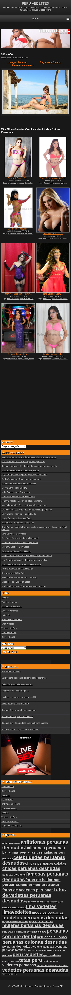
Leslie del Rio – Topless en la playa (17, 569)
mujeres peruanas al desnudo (15, 922)
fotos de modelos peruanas (39, 884)
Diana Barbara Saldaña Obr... (53, 178)
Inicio (35, 18)
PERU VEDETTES (35, 3)
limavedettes (16, 912)
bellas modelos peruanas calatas (20, 299)
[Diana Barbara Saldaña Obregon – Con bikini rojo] (53, 157)
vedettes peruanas (19, 965)
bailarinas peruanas (45, 847)
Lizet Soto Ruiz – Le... (53, 233)
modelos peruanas (47, 912)
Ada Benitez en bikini (10, 671)
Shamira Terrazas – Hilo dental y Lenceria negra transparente (29, 466)
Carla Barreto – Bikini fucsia (13, 534)
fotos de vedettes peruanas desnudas (34, 895)
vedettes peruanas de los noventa (52, 965)
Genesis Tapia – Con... (18, 354)
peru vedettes (28, 954)
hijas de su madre (50, 902)
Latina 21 (5, 615)
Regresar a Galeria (50, 62)
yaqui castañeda (9, 974)
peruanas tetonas (13, 950)
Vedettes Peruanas (9, 602)
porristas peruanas (10, 961)
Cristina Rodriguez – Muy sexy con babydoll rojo (23, 461)
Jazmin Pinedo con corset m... (18, 294)
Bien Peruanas (8, 637)
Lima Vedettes (7, 624)
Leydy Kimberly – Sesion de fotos (16, 518)
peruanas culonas (52, 937)
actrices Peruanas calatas (17, 359)
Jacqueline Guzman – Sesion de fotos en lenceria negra (26, 556)
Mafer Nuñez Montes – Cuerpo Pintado (18, 577)
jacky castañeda (19, 907)
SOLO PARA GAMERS (11, 619)
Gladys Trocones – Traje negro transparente (21, 479)
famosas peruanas (14, 874)
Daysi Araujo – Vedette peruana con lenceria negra (24, 475)
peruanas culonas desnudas (34, 942)
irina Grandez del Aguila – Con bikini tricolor (21, 564)
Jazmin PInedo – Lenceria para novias (18, 483)
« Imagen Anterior (17, 62)
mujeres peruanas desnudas (33, 925)
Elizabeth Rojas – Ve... (18, 178)
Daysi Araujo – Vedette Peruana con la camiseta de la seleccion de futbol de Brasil (34, 528)
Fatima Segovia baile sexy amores (16, 684)
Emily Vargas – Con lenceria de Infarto (18, 514)
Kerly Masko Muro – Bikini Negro (16, 551)
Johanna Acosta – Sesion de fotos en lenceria (21, 501)
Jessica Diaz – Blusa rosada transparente (20, 470)
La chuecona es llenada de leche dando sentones (23, 678)
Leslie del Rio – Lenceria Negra (15, 582)
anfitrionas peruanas (11, 843)
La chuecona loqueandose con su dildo (19, 697)
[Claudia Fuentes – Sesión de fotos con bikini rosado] (53, 328)
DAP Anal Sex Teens (10, 804)
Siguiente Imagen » (23, 65)
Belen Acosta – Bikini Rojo (13, 573)
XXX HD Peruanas (9, 611)
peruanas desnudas (16, 946)
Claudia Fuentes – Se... (52, 354)
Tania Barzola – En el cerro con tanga (18, 496)
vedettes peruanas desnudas (35, 970)
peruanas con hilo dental (35, 933)
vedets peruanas (50, 961)
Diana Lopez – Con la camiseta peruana (19, 542)
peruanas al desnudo (14, 931)
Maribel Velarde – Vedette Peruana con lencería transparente (28, 457)
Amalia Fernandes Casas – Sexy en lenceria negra (24, 505)
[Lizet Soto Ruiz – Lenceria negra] (53, 210)
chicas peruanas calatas (45, 863)
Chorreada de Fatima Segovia (15, 691)
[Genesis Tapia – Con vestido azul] (18, 328)
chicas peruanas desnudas (31, 868)
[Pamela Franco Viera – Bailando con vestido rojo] (53, 268)
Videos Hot (11, 666)
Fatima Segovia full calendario (15, 704)
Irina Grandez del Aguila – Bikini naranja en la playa (24, 560)
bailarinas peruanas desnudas (27, 852)
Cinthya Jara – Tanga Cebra (14, 488)
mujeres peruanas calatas (41, 921)
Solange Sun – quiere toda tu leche (17, 716)
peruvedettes (52, 955)
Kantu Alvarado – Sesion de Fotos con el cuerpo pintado (26, 510)
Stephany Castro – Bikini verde (15, 547)
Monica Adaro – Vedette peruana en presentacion (23, 586)
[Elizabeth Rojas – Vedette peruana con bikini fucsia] (18, 157)
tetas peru (30, 960)
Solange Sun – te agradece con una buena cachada (24, 723)
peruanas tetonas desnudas (37, 950)
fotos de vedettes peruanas (27, 890)
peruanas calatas (36, 931)
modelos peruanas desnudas (35, 917)
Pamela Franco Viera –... (53, 294)
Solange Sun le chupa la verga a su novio (20, 729)
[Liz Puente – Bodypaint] (18, 208)
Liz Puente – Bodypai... (18, 229)
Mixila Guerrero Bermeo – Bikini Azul (17, 523)
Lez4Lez (5, 598)
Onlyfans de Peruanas (11, 606)
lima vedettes (41, 906)
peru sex (7, 955)
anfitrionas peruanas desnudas (20, 183)
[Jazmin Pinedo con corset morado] (18, 268)
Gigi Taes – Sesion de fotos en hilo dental (20, 538)
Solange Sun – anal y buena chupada (18, 710)
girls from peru (33, 901)
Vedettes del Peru (9, 628)
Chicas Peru (7, 800)
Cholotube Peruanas (51, 183)
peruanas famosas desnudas (49, 946)
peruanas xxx (57, 950)
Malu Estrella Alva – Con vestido (15, 492)
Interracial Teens (8, 632)
